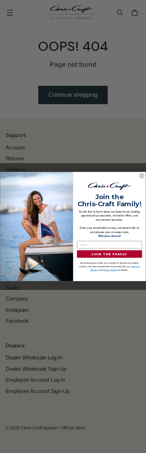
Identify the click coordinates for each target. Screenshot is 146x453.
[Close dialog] (142, 176)
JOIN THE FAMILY (109, 254)
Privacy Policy (110, 270)
